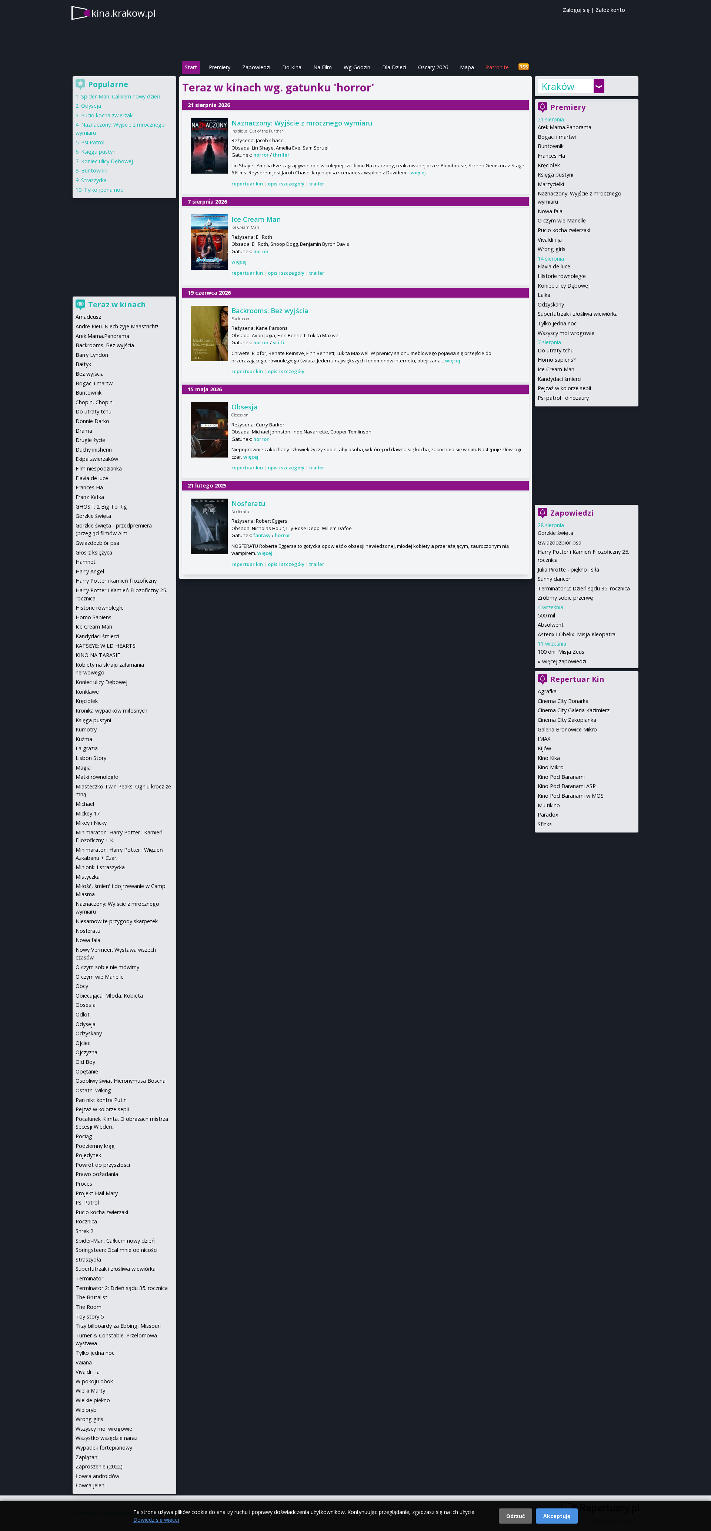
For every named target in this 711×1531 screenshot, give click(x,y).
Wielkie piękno (93, 1400)
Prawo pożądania (97, 1173)
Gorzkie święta (555, 532)
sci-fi (278, 342)
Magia (83, 767)
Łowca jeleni (91, 1485)
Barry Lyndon (92, 354)
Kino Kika (549, 757)
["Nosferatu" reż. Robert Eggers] (209, 526)
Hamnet (86, 561)
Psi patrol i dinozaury (563, 397)
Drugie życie (90, 439)
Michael (85, 803)
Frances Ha (551, 155)
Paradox (548, 814)
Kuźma (84, 739)
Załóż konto (610, 9)
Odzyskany (551, 304)
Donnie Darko (92, 421)
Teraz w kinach (117, 304)
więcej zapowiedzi (564, 661)
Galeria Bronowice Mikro (567, 729)
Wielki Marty (90, 1390)
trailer (316, 183)
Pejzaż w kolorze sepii (564, 388)
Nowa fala (550, 211)
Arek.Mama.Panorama (564, 127)
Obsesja (244, 406)
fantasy (262, 535)
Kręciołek (549, 165)
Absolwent (551, 624)
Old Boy (85, 1061)
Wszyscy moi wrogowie (566, 332)
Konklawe (87, 691)
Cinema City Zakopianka (567, 719)
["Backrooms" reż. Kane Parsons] (209, 333)
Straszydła (94, 180)
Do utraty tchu (556, 350)
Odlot (83, 1014)
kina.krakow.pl (123, 13)
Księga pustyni (555, 174)
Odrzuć (515, 1516)
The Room (88, 1306)
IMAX (544, 738)
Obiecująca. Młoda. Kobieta (109, 995)
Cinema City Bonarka (563, 700)
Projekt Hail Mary (97, 1193)
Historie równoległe (562, 275)
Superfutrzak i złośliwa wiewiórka (578, 313)
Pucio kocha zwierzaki (564, 230)
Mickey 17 (88, 813)
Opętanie (87, 1071)
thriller (281, 154)
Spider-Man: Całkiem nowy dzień (120, 96)
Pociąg (84, 1136)
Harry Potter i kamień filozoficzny (116, 580)
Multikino (549, 805)
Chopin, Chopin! (95, 402)
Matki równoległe (97, 776)
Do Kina (291, 67)
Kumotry (86, 729)
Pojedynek (88, 1155)
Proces (84, 1183)
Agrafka (547, 691)
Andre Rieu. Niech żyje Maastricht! (117, 326)
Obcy (82, 985)
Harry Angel (90, 571)
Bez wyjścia (90, 373)
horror (261, 154)
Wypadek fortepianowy (104, 1447)
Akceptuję (556, 1516)
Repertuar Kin (577, 679)
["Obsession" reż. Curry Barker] (209, 430)
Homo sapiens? (557, 359)
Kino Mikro (551, 767)
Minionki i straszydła (100, 867)
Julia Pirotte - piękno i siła (568, 569)
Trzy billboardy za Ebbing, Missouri (118, 1325)
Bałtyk (83, 364)
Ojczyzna (86, 1052)
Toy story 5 (90, 1316)
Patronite (497, 67)
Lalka (544, 294)
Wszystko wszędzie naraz (106, 1437)
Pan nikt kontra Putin (101, 1099)
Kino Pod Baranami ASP (567, 786)
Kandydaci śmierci (559, 378)
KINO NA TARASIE (98, 655)
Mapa (467, 67)
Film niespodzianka (99, 468)
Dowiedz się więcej (156, 1519)
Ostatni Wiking (93, 1090)
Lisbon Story (91, 757)
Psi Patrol (92, 142)
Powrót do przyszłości (103, 1164)
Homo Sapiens (93, 617)
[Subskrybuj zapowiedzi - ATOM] (524, 67)
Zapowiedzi (256, 67)
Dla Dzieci (394, 67)
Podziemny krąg (95, 1145)
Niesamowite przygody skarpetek (117, 921)
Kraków (557, 86)
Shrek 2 (84, 1230)
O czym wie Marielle (562, 220)
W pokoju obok (94, 1381)
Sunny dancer (554, 578)
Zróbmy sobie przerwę (565, 597)
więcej (418, 172)
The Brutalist (91, 1297)
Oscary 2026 (433, 67)
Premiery (219, 67)
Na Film (322, 67)
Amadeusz (88, 316)
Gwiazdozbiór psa (559, 542)
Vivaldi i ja (550, 239)
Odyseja (91, 105)
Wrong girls (551, 248)
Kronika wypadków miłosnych (111, 710)
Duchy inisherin (94, 449)
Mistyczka (88, 876)
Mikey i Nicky (91, 822)
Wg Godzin (357, 67)
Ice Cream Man (256, 219)
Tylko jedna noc (557, 323)
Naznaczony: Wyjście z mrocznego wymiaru (301, 122)
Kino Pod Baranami (561, 776)
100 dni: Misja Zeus (561, 651)
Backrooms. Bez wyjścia (269, 310)
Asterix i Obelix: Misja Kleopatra (576, 634)
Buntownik (551, 146)
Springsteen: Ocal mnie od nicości (116, 1249)
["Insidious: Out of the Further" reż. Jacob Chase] (209, 146)
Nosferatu (248, 503)
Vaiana (84, 1362)
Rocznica (86, 1221)
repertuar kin (247, 183)
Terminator (89, 1278)
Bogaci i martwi (557, 136)
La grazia (87, 748)
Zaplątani (87, 1457)
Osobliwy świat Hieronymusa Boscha (121, 1080)
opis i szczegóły (286, 183)
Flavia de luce (554, 266)
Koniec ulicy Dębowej (564, 285)
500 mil (546, 615)
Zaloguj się (576, 9)
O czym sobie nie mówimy (107, 967)
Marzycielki (551, 184)
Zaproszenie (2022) (99, 1466)
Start (191, 67)
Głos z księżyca (94, 552)
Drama (84, 430)
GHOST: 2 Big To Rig (101, 506)
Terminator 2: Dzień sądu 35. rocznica (584, 588)
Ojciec (83, 1042)
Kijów (544, 748)
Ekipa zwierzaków (97, 458)
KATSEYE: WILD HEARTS (106, 645)
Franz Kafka (90, 496)
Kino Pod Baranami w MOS (571, 795)
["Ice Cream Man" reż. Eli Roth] (209, 242)
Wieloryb (86, 1409)
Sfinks (545, 824)
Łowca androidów (97, 1476)
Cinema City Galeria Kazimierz (574, 710)
